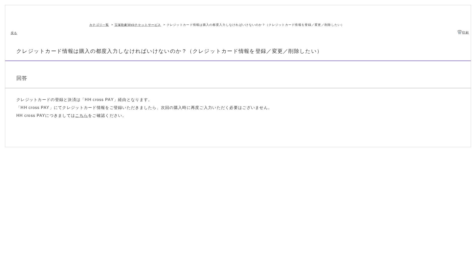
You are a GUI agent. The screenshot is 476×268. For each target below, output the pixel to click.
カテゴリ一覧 (99, 25)
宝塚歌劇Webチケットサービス (138, 25)
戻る (14, 33)
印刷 (465, 32)
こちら (81, 115)
